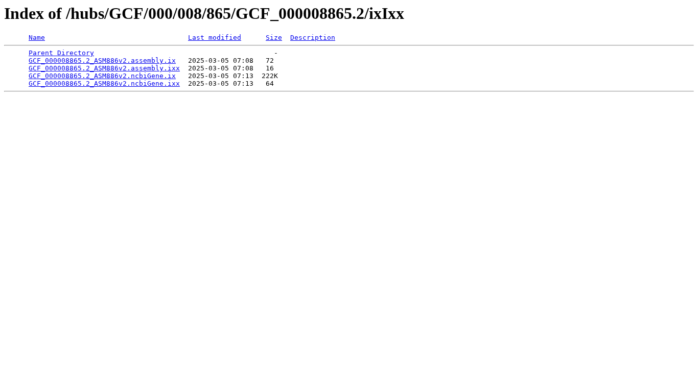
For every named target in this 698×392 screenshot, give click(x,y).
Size (274, 37)
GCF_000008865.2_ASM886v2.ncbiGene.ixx (104, 83)
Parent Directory (61, 53)
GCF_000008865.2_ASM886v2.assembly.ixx (104, 68)
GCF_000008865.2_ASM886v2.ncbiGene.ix (102, 76)
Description (312, 37)
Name (37, 37)
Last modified (214, 37)
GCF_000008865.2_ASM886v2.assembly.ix (102, 60)
